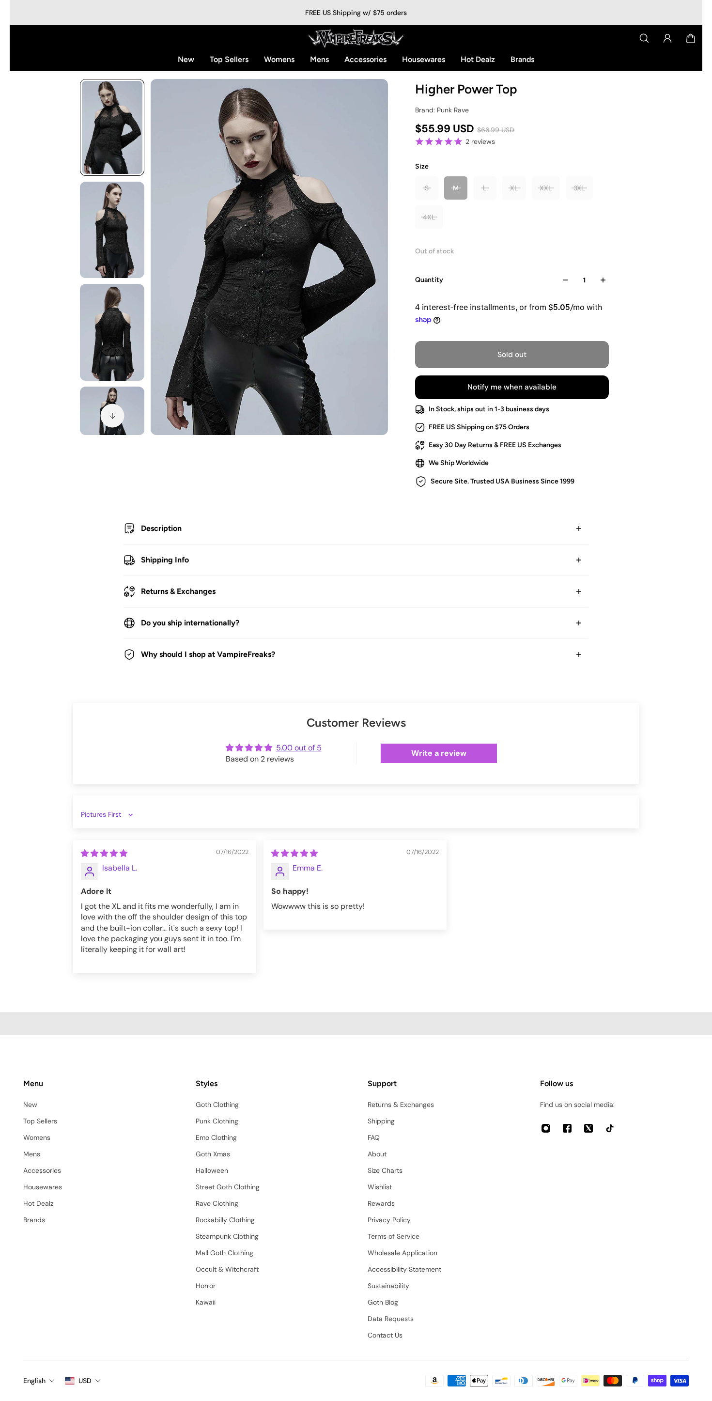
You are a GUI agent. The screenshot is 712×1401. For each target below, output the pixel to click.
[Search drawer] (644, 38)
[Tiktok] (609, 1128)
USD (85, 1380)
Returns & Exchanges (178, 591)
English (34, 1380)
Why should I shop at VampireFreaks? (208, 654)
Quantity (429, 280)
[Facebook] (567, 1128)
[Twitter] (588, 1128)
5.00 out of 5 (299, 748)
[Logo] (356, 38)
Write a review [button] (438, 753)
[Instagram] (546, 1128)
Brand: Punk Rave (442, 110)
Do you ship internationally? (190, 622)
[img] (104, 853)
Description (161, 528)
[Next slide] (112, 415)
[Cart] (690, 38)
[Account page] (667, 38)
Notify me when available (512, 387)
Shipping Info (165, 559)
